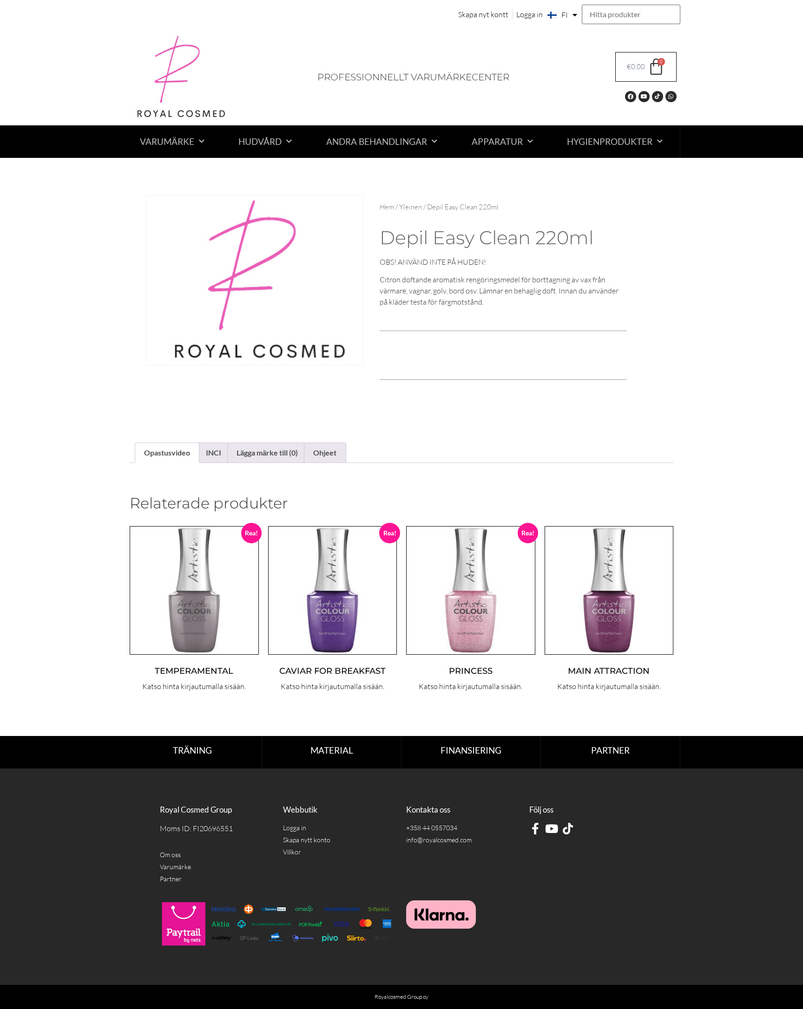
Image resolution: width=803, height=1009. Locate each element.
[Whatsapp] (671, 96)
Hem (387, 206)
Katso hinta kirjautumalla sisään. (194, 686)
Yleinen (410, 206)
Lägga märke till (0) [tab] (267, 452)
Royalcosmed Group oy (401, 996)
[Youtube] (644, 96)
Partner (610, 750)
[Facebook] (630, 96)
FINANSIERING (471, 750)
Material (331, 750)
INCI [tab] (213, 452)
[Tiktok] (657, 96)
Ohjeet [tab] (324, 452)
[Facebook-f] (535, 828)
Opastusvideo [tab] (167, 452)
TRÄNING (192, 750)
